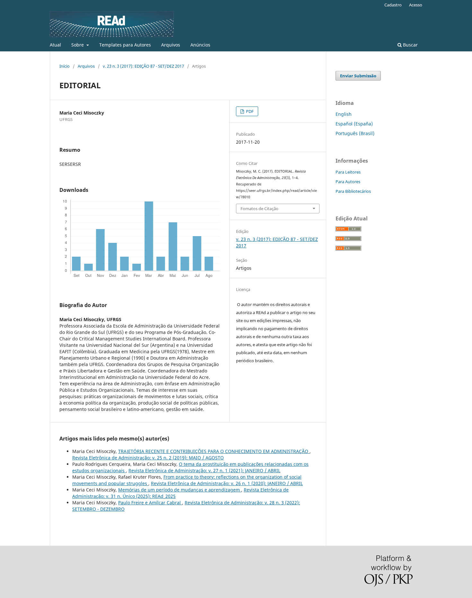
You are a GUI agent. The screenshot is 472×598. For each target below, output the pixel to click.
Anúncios (200, 45)
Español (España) (354, 124)
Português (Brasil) (355, 133)
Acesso (415, 5)
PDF (249, 111)
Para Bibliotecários (353, 191)
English (344, 114)
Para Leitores (348, 172)
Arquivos (170, 45)
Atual (55, 45)
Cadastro (393, 5)
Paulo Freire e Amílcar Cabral (150, 503)
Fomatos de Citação (259, 208)
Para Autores (348, 181)
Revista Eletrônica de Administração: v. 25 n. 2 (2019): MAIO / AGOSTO (148, 458)
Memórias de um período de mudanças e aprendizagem (179, 490)
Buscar (410, 45)
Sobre (78, 45)
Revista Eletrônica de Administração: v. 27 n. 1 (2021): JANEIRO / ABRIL (204, 470)
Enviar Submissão (358, 76)
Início (64, 66)
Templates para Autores (125, 45)
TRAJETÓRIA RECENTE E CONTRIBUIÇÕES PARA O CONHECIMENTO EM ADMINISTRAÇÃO (214, 451)
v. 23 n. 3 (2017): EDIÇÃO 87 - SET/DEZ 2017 (143, 66)
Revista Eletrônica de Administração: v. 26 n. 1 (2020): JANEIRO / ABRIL (227, 483)
